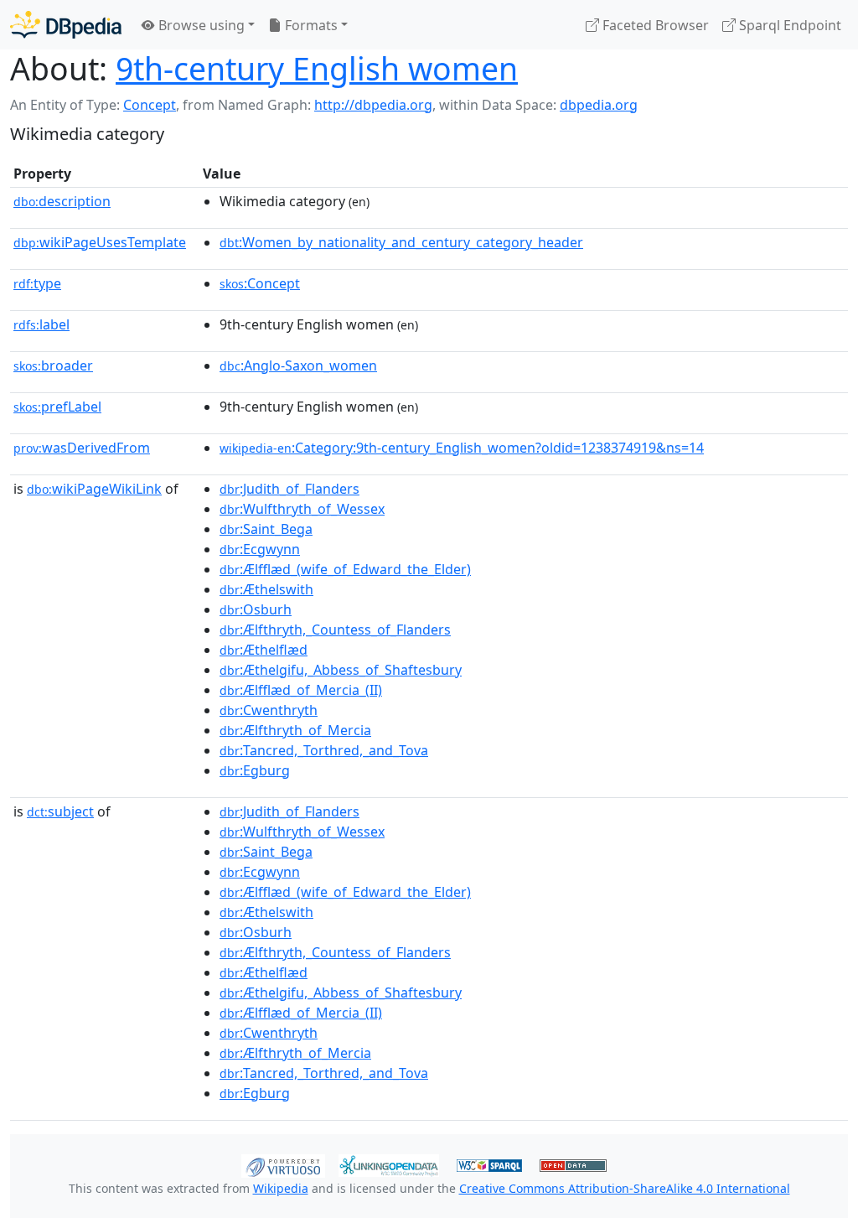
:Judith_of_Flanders (289, 488)
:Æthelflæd (264, 649)
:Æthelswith (266, 589)
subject (60, 811)
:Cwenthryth (269, 710)
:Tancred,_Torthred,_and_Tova (324, 750)
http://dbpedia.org (373, 105)
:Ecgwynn (260, 549)
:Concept (260, 283)
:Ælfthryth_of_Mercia (295, 730)
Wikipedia (280, 1188)
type (37, 283)
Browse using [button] (200, 25)
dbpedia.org (599, 105)
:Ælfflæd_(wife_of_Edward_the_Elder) (345, 569)
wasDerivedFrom (81, 447)
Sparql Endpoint (788, 25)
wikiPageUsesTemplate (99, 242)
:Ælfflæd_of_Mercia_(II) (301, 690)
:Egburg (255, 770)
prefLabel (57, 406)
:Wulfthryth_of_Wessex (302, 509)
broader (53, 365)
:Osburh (256, 609)
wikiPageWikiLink (94, 488)
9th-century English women (317, 68)
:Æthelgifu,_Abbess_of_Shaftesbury (341, 670)
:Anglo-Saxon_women (298, 365)
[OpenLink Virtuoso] (283, 1164)
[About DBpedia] (65, 25)
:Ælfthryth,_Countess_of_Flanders (335, 629)
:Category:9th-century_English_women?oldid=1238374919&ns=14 (462, 447)
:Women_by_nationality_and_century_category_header (401, 242)
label (41, 324)
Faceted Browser (654, 25)
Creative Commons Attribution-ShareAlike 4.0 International (624, 1188)
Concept (149, 105)
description (62, 201)
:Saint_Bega (266, 529)
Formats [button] (310, 25)
